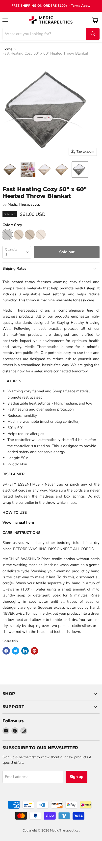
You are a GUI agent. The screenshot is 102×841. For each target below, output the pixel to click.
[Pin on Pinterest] (34, 651)
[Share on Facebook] (6, 651)
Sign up (76, 776)
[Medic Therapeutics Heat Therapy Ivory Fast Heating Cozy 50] (45, 169)
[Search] (93, 34)
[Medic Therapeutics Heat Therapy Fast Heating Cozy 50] (28, 169)
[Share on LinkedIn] (25, 651)
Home (7, 49)
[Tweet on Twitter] (15, 651)
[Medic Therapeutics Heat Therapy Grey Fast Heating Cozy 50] (80, 169)
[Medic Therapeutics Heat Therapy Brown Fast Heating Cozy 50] (11, 169)
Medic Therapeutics (24, 204)
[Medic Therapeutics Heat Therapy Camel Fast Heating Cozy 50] (63, 169)
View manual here (18, 522)
